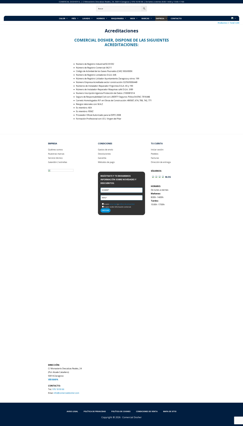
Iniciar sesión (157, 149)
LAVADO (86, 18)
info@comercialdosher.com (66, 393)
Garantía (102, 158)
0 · (228, 23)
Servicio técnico (55, 158)
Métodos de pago (106, 162)
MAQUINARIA (117, 18)
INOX (132, 18)
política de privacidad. (127, 204)
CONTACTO (176, 18)
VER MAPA (53, 379)
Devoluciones (104, 153)
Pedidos (154, 153)
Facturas (155, 158)
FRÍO (74, 18)
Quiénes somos (55, 149)
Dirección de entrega (161, 162)
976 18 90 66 (137, 1)
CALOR (62, 18)
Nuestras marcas (56, 153)
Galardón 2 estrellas (57, 162)
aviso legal (113, 204)
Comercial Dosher (19, 9)
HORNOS (101, 18)
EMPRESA (160, 18)
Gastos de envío (105, 149)
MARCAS (145, 18)
